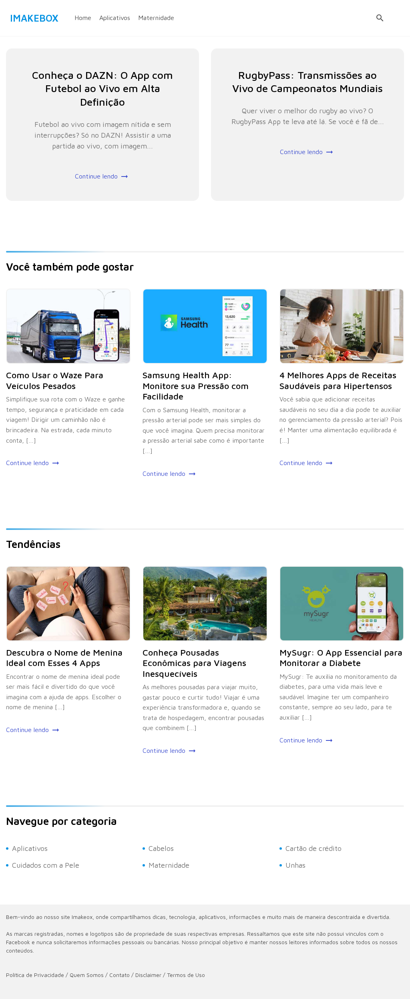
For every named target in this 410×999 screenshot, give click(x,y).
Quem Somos (87, 974)
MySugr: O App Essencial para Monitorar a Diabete (340, 657)
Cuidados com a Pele (45, 865)
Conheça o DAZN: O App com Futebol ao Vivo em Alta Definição (102, 88)
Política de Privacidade (35, 974)
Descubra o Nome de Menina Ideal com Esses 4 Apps (64, 657)
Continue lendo (96, 176)
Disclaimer (148, 974)
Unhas (295, 865)
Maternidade (156, 17)
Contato (119, 974)
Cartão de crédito (313, 848)
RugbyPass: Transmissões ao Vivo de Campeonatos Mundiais (307, 81)
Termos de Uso (186, 974)
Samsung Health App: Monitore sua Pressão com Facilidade (196, 385)
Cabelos (161, 848)
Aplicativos (114, 17)
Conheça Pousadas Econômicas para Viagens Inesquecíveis (194, 663)
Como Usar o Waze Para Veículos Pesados (54, 380)
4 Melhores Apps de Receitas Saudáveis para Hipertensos (337, 380)
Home (82, 17)
